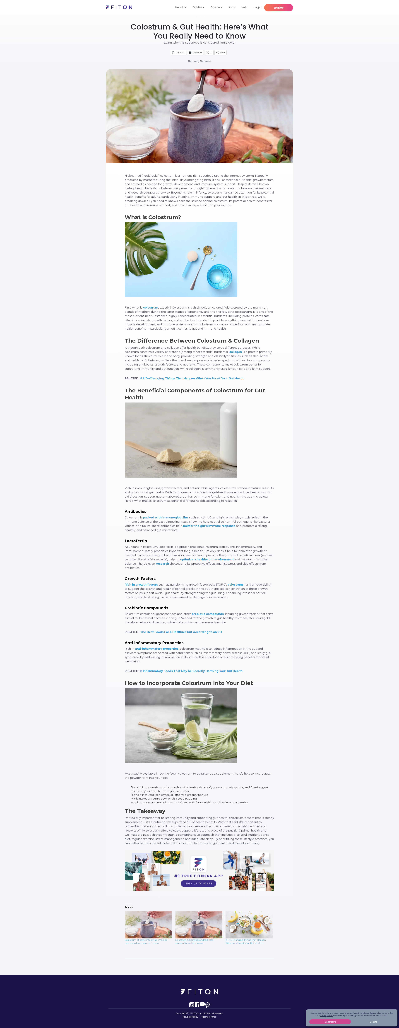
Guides (197, 7)
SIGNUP (279, 8)
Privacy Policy (190, 1017)
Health (179, 7)
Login (257, 7)
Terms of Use (208, 1017)
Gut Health (199, 16)
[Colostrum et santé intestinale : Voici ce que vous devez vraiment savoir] (148, 924)
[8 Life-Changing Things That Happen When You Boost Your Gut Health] (249, 924)
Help (245, 7)
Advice (215, 7)
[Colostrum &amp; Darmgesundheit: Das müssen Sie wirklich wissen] (198, 924)
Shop (231, 7)
